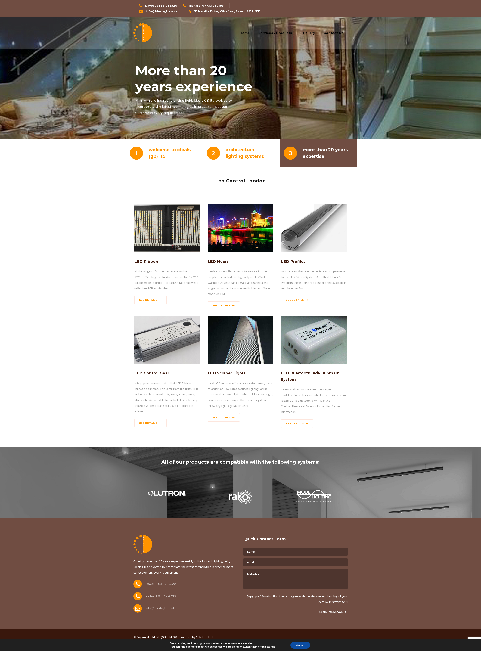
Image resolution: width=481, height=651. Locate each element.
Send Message (331, 612)
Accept (300, 645)
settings (270, 647)
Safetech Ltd (204, 637)
